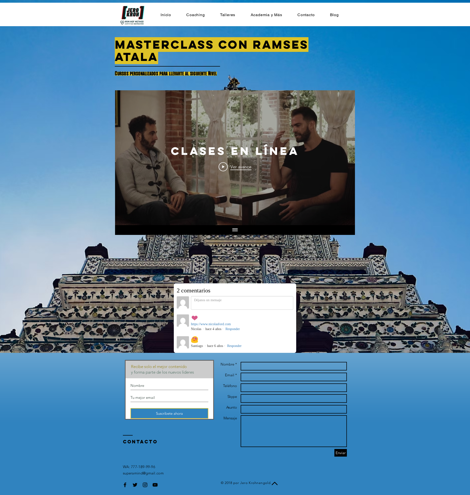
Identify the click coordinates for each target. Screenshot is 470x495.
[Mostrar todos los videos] (235, 230)
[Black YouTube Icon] (155, 485)
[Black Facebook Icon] (125, 485)
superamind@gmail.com (143, 473)
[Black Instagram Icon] (145, 485)
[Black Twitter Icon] (135, 485)
